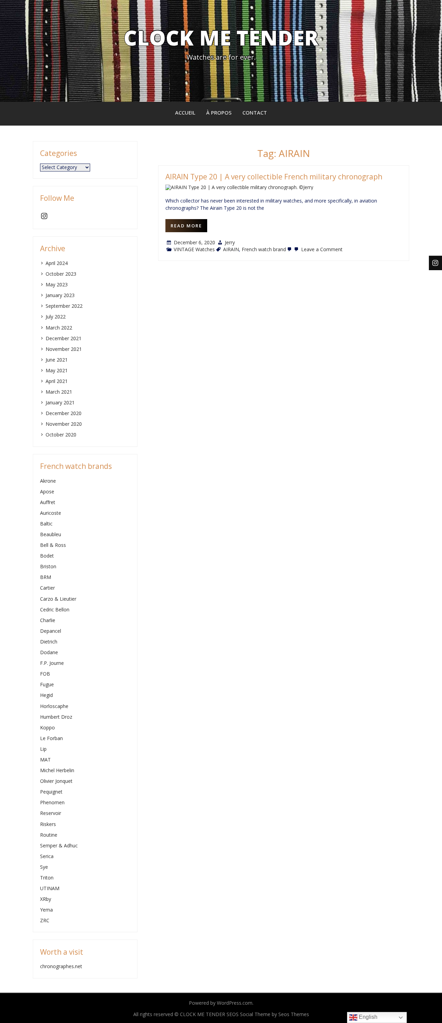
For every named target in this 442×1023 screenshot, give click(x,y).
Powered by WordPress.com (220, 1003)
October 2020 (61, 434)
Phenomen (52, 802)
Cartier (47, 587)
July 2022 (56, 316)
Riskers (48, 824)
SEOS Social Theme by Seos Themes (268, 1014)
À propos (219, 112)
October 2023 (61, 273)
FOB (45, 673)
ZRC (44, 920)
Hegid (46, 695)
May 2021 (57, 370)
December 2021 (63, 338)
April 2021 (57, 381)
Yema (46, 909)
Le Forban (51, 738)
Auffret (47, 502)
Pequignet (51, 791)
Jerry (230, 242)
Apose (47, 491)
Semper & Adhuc (59, 845)
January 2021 (60, 402)
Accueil (185, 112)
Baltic (46, 523)
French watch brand (264, 249)
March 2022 (59, 327)
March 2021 (59, 391)
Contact (254, 112)
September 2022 (64, 306)
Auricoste (50, 513)
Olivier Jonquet (56, 781)
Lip (43, 749)
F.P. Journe (52, 663)
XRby (45, 899)
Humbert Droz (56, 717)
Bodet (47, 555)
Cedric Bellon (54, 609)
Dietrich (48, 641)
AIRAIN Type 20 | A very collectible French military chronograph (273, 176)
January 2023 (60, 295)
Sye (44, 867)
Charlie (47, 620)
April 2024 (57, 263)
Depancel (50, 631)
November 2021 (64, 349)
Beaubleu (50, 534)
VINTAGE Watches (194, 249)
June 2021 (57, 359)
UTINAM (49, 888)
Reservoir (50, 813)
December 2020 (63, 413)
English (367, 1017)
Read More (186, 226)
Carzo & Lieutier (58, 599)
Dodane (49, 652)
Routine (48, 835)
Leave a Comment (321, 249)
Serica (47, 856)
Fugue (47, 684)
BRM (45, 577)
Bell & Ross (53, 545)
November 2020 (64, 424)
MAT (45, 759)
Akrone (48, 481)
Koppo (47, 727)
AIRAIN (231, 249)
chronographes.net (61, 966)
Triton (47, 877)
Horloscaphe (54, 706)
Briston (48, 566)
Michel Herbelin (57, 770)
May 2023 (57, 284)
